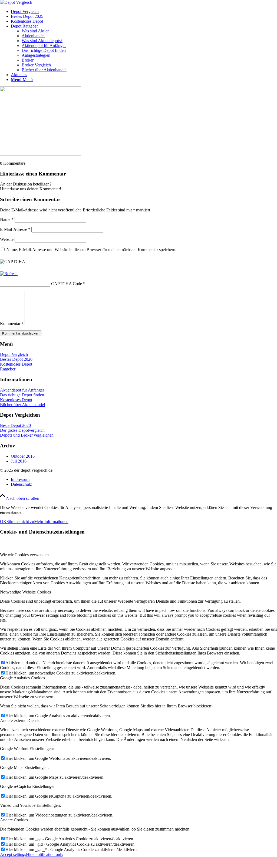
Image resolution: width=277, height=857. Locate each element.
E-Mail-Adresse (15, 229)
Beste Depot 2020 (15, 425)
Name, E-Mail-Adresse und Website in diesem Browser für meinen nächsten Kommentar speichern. (91, 249)
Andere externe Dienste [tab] (20, 720)
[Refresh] (9, 273)
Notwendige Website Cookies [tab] (25, 592)
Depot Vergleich (14, 354)
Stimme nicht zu (20, 521)
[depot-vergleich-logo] (16, 2)
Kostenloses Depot (16, 364)
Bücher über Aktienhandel (22, 404)
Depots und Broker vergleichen (27, 435)
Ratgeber (7, 369)
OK (3, 521)
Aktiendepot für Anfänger (22, 390)
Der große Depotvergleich (22, 430)
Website (7, 239)
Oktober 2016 (23, 456)
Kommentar (12, 323)
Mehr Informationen (51, 521)
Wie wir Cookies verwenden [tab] (24, 554)
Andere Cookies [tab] (14, 820)
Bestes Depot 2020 (16, 359)
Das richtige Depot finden (22, 395)
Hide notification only (44, 854)
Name (7, 219)
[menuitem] (144, 11)
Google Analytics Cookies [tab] (22, 678)
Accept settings (13, 854)
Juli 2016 (19, 461)
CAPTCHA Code (66, 283)
